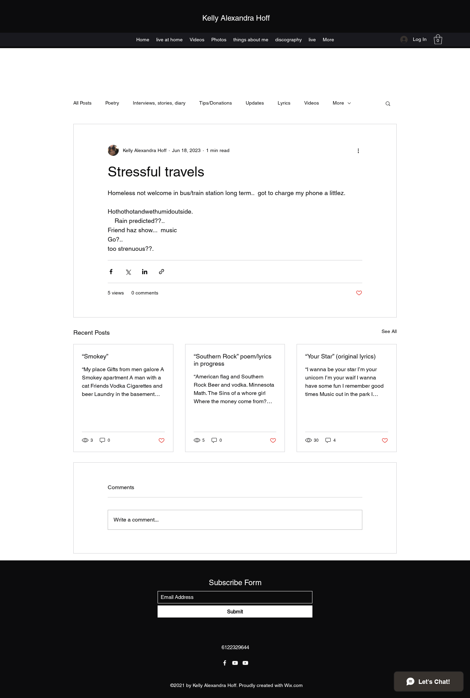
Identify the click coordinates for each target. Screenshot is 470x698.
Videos (311, 103)
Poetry (112, 103)
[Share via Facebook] (111, 271)
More (338, 103)
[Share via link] (161, 271)
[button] (438, 39)
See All (389, 331)
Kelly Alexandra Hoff (236, 18)
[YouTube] (235, 662)
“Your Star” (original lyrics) (340, 356)
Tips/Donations (215, 103)
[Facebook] (224, 662)
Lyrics (284, 103)
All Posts (82, 103)
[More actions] (358, 150)
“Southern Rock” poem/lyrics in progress (232, 360)
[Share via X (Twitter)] (128, 271)
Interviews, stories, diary (159, 103)
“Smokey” (95, 356)
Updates (255, 103)
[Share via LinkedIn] (144, 271)
